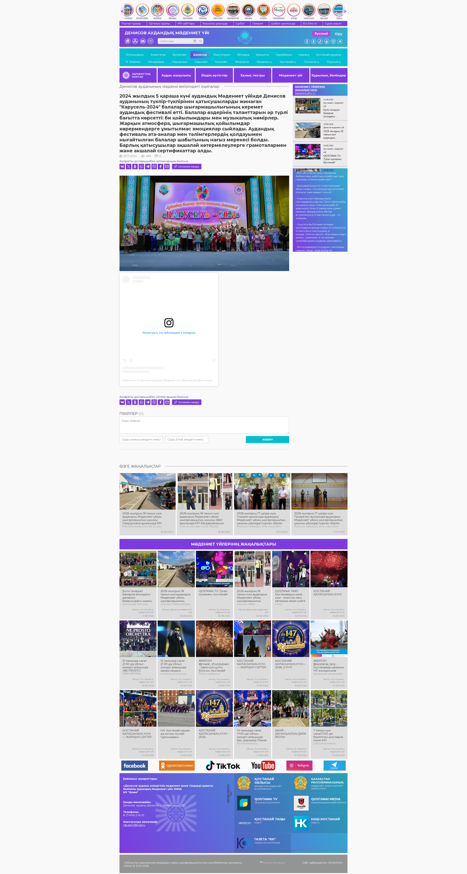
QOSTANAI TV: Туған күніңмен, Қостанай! (213, 592)
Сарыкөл (201, 61)
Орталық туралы (159, 23)
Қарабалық (284, 54)
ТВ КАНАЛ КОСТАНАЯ (266, 800)
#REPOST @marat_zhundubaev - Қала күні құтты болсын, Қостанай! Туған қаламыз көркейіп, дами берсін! (214, 667)
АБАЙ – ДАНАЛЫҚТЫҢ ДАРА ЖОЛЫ (290, 734)
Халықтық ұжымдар (215, 23)
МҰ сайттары (186, 23)
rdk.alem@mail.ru (134, 825)
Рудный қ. (334, 61)
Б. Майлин (133, 61)
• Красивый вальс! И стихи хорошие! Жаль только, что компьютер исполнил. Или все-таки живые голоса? (320, 189)
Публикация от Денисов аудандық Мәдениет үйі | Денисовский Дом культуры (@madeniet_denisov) (182, 380)
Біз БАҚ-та (310, 23)
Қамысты (262, 54)
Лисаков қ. (311, 61)
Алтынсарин (135, 54)
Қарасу (304, 54)
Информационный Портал (328, 800)
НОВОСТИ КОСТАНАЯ (267, 840)
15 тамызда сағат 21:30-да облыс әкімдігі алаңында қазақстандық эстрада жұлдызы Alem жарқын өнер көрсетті (175, 667)
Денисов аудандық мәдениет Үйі (167, 32)
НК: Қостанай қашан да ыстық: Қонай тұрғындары (175, 734)
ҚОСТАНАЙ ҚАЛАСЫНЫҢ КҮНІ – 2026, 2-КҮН (290, 664)
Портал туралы (131, 23)
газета (325, 820)
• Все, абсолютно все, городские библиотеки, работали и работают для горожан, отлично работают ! (320, 176)
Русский (321, 33)
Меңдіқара (156, 61)
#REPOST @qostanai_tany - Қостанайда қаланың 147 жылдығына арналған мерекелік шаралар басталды (328, 667)
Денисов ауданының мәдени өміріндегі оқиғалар (169, 86)
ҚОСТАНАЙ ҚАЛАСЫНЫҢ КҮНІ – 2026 (214, 734)
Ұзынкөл (221, 61)
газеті (269, 820)
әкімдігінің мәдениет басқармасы (268, 783)
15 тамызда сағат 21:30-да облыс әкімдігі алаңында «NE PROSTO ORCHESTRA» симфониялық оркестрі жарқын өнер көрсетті (135, 667)
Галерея (257, 23)
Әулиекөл (179, 54)
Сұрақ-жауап (333, 23)
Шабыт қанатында (283, 23)
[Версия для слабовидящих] (150, 41)
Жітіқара (243, 54)
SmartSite (335, 862)
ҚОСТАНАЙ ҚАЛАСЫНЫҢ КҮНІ (327, 592)
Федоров (242, 61)
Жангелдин (221, 54)
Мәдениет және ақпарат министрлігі (327, 783)
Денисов (200, 54)
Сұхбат (240, 23)
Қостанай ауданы (328, 54)
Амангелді (158, 54)
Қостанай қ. (288, 61)
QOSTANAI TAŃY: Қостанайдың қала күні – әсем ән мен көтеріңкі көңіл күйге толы (290, 597)
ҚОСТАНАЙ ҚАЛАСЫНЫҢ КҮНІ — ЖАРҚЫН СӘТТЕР (251, 664)
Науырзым (179, 61)
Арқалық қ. (264, 61)
